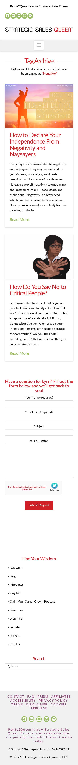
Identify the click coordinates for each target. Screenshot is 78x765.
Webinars (16, 618)
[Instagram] (24, 16)
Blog (13, 576)
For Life (15, 627)
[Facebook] (7, 16)
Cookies (58, 704)
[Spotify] (30, 16)
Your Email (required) (39, 412)
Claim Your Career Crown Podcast (32, 601)
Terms (17, 704)
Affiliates (61, 696)
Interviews (16, 584)
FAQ (30, 696)
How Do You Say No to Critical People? (38, 290)
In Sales (15, 644)
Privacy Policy (53, 700)
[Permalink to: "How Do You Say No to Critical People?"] (39, 256)
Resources (16, 610)
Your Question (38, 440)
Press (42, 696)
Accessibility (23, 700)
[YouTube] (19, 16)
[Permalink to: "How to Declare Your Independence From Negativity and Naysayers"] (39, 106)
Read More (19, 220)
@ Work (15, 635)
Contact (15, 696)
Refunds (39, 708)
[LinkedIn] (13, 16)
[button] (39, 45)
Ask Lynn (16, 567)
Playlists (15, 593)
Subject (39, 426)
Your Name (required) (39, 397)
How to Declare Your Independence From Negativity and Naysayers (35, 145)
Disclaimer (37, 704)
